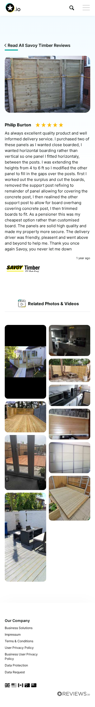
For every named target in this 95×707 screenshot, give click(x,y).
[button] (72, 7)
